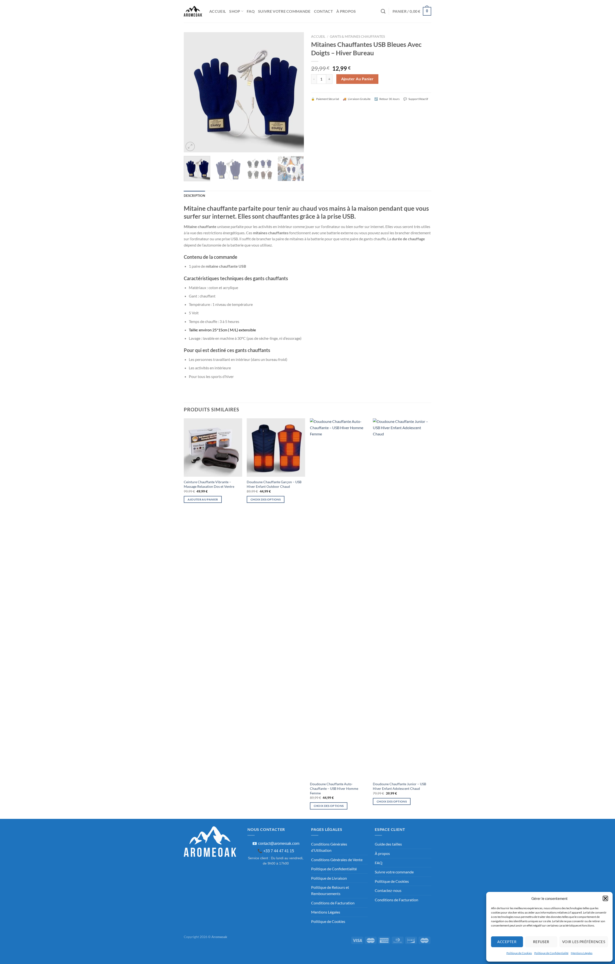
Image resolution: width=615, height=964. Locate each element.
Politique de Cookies (519, 953)
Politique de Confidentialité (551, 953)
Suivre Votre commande (284, 11)
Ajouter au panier (357, 79)
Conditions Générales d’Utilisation (329, 847)
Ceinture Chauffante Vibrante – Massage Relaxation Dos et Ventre (209, 484)
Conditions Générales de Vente (337, 859)
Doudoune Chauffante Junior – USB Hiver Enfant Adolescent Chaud (399, 786)
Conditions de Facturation (333, 903)
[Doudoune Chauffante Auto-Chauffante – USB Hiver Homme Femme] (339, 598)
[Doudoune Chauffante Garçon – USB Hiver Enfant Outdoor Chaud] (276, 447)
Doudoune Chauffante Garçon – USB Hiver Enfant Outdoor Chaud (274, 484)
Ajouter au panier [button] (203, 499)
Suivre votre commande (394, 872)
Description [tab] (194, 196)
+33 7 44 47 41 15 (278, 851)
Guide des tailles (388, 844)
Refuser (541, 941)
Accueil (217, 11)
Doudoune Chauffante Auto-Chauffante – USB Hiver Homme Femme (334, 788)
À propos (346, 11)
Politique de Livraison (329, 878)
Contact (323, 11)
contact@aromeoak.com (278, 843)
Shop (234, 11)
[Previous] (192, 92)
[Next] (295, 92)
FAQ (251, 11)
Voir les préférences (583, 941)
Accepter (507, 941)
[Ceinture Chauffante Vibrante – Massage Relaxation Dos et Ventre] (213, 447)
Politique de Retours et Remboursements (330, 890)
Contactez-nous (388, 890)
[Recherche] (383, 11)
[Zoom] (190, 146)
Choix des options (266, 499)
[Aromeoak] (193, 11)
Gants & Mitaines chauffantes (357, 36)
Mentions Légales (581, 953)
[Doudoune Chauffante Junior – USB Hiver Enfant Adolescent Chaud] (402, 598)
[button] (605, 898)
